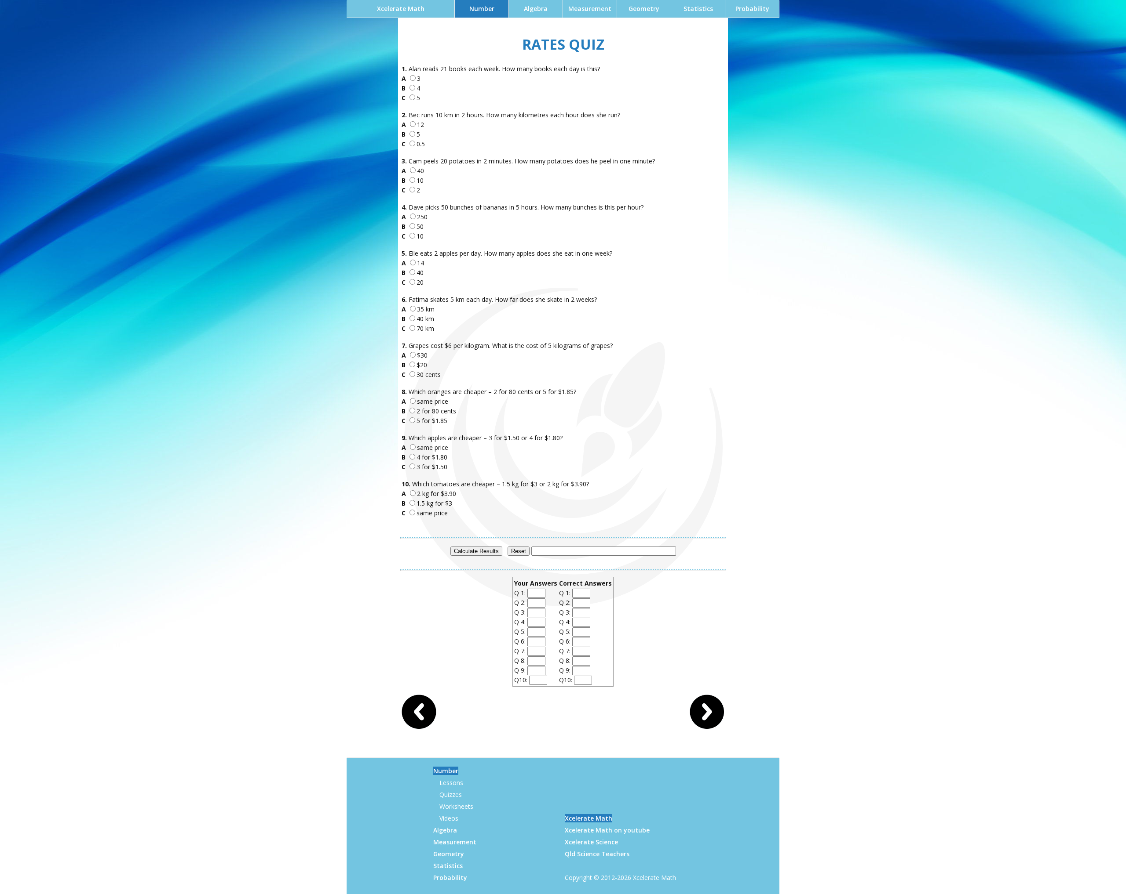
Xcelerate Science (591, 842)
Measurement (589, 8)
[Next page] (706, 727)
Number (481, 8)
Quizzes (450, 794)
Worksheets (456, 806)
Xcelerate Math (400, 8)
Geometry (644, 8)
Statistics (698, 8)
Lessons (451, 782)
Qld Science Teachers (597, 854)
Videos (448, 818)
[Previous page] (419, 727)
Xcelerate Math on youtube (607, 830)
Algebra (536, 8)
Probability (752, 8)
